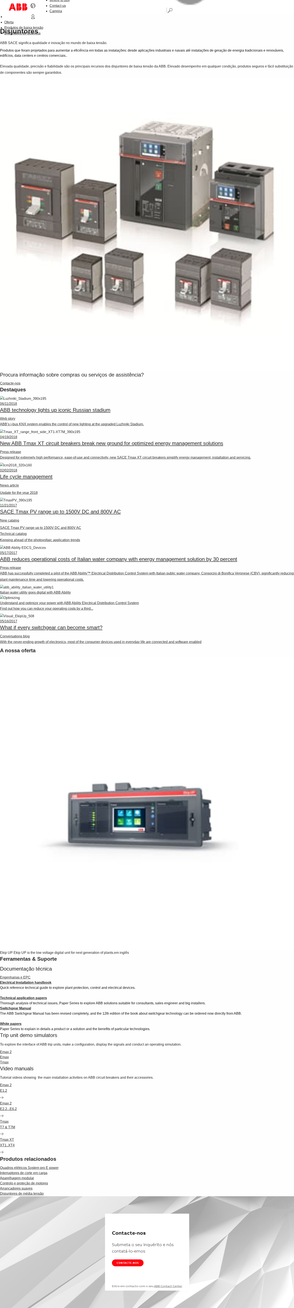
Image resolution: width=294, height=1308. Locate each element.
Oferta (9, 22)
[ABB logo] (18, 7)
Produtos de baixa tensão (23, 27)
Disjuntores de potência (22, 33)
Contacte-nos (128, 1262)
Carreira (56, 11)
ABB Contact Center (168, 1286)
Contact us (58, 6)
